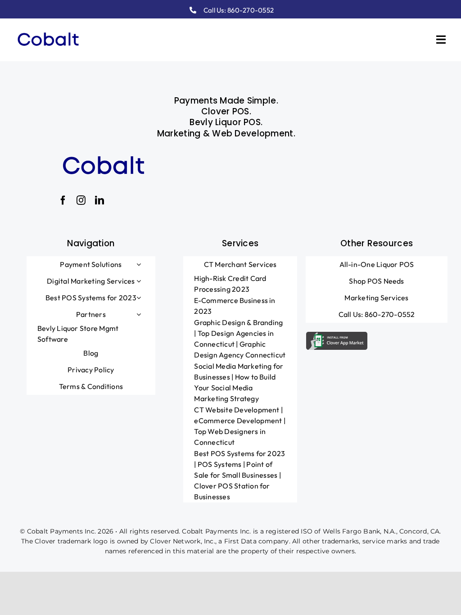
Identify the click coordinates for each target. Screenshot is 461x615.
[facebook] (63, 200)
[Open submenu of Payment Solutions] (138, 264)
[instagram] (81, 200)
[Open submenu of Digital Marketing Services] (138, 281)
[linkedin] (99, 200)
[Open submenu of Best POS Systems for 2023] (138, 297)
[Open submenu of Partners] (138, 314)
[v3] (48, 30)
